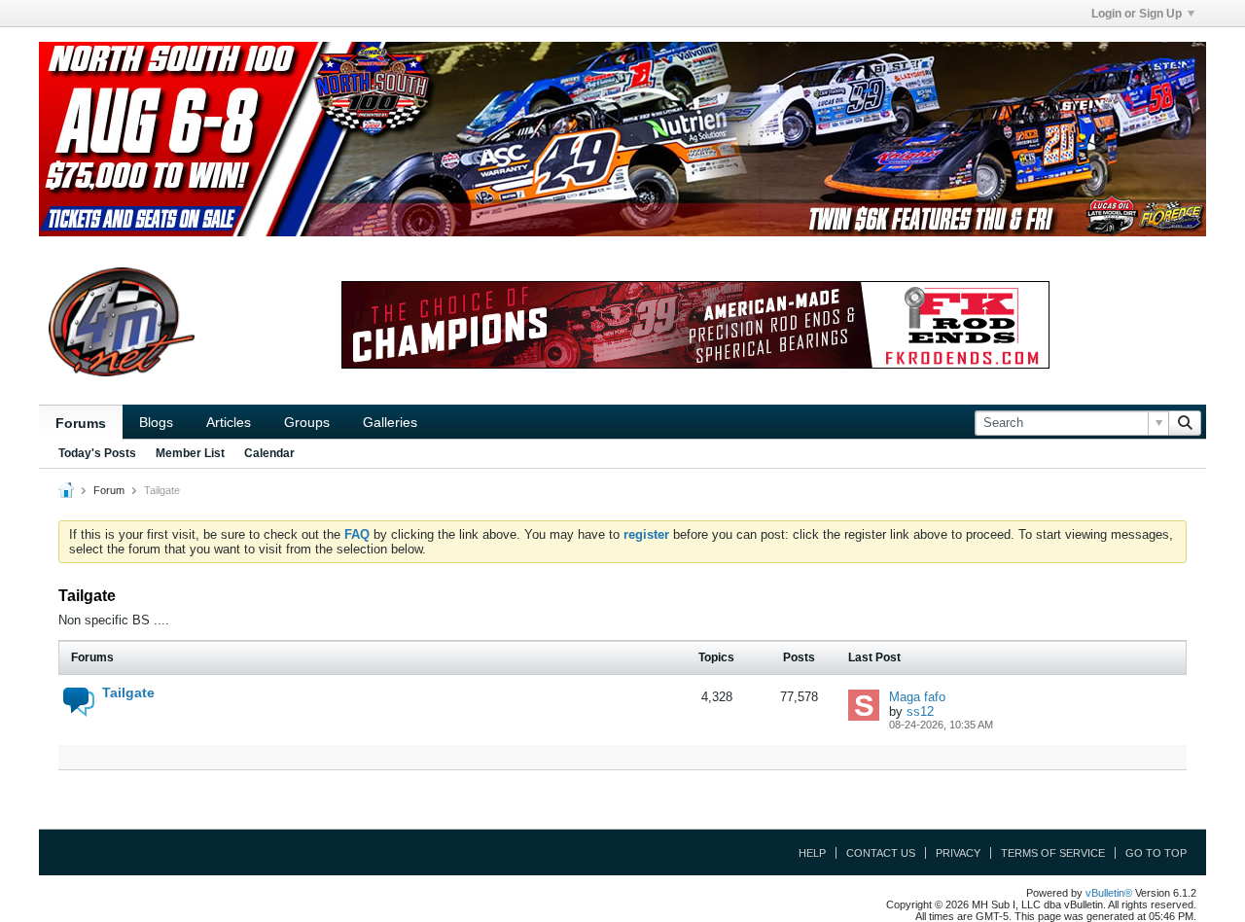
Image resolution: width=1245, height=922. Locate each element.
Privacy (958, 853)
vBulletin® (1108, 893)
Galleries (390, 422)
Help (812, 853)
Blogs (156, 422)
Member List (190, 453)
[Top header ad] (622, 139)
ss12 (920, 711)
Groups (307, 422)
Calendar (269, 453)
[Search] (1184, 423)
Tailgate (128, 692)
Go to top (1156, 853)
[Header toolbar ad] (695, 325)
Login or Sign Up (1136, 13)
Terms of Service (1053, 853)
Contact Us (880, 853)
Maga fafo (917, 697)
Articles (228, 422)
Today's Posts (97, 453)
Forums (80, 423)
